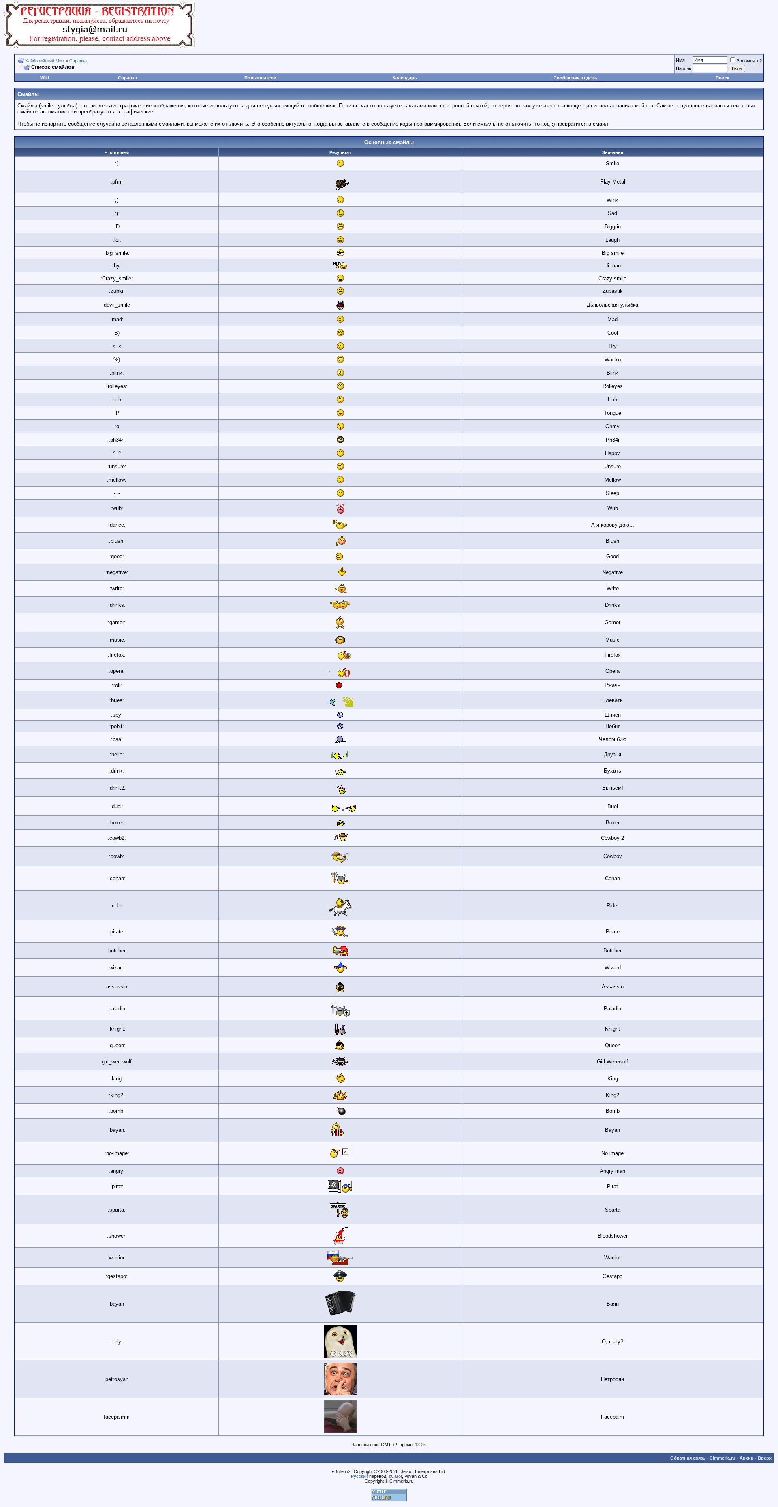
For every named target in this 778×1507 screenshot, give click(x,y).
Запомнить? (749, 60)
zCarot (395, 1476)
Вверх (765, 1458)
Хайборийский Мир (44, 60)
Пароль (683, 68)
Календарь (405, 77)
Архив (747, 1458)
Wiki (44, 77)
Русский (359, 1476)
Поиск (722, 77)
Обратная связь (687, 1458)
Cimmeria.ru (722, 1458)
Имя (680, 60)
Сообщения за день (575, 77)
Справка (78, 60)
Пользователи (260, 77)
